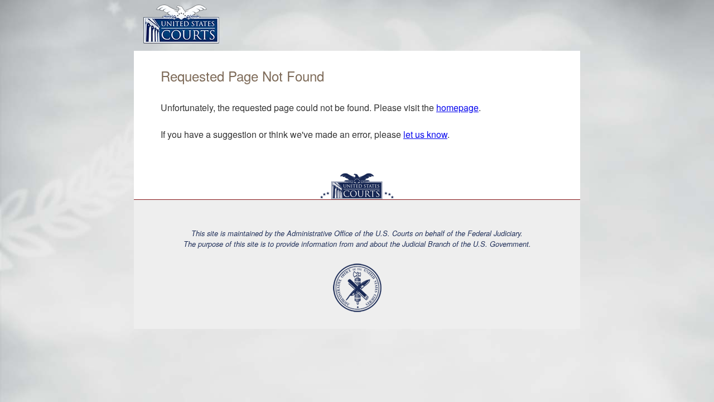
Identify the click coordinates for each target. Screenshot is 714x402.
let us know (425, 134)
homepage (457, 107)
